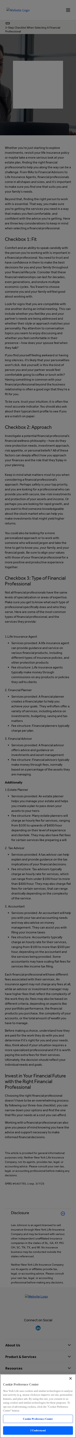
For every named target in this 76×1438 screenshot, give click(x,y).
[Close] (70, 1378)
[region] (38, 1406)
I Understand (38, 1430)
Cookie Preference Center (38, 1418)
